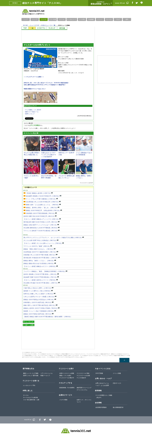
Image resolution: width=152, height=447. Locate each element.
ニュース (43, 19)
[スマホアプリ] (41, 28)
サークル (109, 19)
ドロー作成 (52, 19)
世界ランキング (27, 375)
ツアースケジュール (47, 373)
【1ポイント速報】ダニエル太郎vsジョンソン (43, 243)
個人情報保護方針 (118, 407)
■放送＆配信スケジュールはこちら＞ (35, 89)
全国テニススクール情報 (66, 373)
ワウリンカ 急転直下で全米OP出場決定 (41, 230)
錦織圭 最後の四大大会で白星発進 (39, 263)
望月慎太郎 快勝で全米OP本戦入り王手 (41, 222)
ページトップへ (124, 360)
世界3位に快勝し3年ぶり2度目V (38, 294)
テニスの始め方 (81, 378)
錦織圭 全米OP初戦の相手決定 (38, 314)
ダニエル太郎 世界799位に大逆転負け (40, 240)
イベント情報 (117, 373)
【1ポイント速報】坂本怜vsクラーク (40, 280)
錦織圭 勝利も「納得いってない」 (39, 260)
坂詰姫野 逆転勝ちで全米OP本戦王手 (42, 196)
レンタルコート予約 (29, 385)
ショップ (34, 19)
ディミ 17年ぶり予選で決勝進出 (40, 199)
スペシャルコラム (82, 390)
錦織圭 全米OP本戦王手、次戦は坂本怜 (42, 210)
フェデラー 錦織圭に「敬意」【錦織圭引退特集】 (44, 271)
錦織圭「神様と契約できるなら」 (38, 249)
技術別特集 (62, 387)
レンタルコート (71, 19)
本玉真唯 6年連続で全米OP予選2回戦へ (41, 283)
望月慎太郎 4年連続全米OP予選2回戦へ (41, 258)
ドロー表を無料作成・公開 (31, 400)
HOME (25, 25)
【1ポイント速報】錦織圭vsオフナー (40, 266)
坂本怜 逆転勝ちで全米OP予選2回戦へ (40, 274)
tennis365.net (27, 419)
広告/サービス (117, 383)
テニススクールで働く (83, 373)
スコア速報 (35, 373)
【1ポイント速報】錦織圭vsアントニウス (41, 219)
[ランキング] (52, 28)
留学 (127, 19)
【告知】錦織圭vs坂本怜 (38, 193)
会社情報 (98, 407)
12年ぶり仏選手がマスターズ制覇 (39, 296)
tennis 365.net (120, 3)
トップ (26, 19)
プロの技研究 (70, 387)
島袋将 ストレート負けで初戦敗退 (39, 311)
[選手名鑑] (62, 28)
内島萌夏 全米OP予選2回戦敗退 (40, 213)
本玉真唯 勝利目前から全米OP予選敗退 (41, 228)
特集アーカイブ (45, 375)
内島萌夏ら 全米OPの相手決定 (38, 302)
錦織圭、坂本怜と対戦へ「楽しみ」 (41, 207)
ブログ (118, 19)
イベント (100, 19)
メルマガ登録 (63, 400)
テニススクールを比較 (83, 375)
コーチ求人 (82, 19)
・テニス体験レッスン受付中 (32, 110)
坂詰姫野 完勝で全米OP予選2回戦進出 (40, 277)
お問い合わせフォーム (102, 383)
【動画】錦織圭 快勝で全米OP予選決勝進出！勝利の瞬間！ (47, 316)
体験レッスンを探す (65, 375)
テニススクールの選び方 (66, 378)
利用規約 (104, 407)
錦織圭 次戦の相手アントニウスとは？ (40, 225)
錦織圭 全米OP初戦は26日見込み (39, 299)
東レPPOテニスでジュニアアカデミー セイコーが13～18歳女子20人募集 (53, 237)
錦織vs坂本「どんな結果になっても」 (42, 204)
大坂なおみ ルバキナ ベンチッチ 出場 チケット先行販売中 (48, 155)
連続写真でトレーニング (84, 387)
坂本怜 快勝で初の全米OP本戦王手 (39, 216)
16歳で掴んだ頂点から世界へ (37, 288)
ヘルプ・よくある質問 (102, 385)
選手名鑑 (35, 375)
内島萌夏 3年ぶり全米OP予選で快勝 (39, 255)
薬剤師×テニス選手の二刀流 (37, 291)
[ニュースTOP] (24, 28)
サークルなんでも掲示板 (30, 397)
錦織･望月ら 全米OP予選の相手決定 (39, 305)
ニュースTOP (34, 25)
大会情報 (91, 19)
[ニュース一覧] (31, 28)
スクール (61, 19)
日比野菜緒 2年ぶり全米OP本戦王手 (42, 202)
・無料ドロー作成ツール (31, 112)
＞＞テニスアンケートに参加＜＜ (34, 77)
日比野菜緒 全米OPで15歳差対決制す (40, 252)
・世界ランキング (29, 114)
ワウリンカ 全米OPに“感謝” (37, 246)
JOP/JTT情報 (99, 373)
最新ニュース (27, 373)
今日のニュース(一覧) (48, 25)
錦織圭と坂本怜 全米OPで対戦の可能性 (41, 308)
